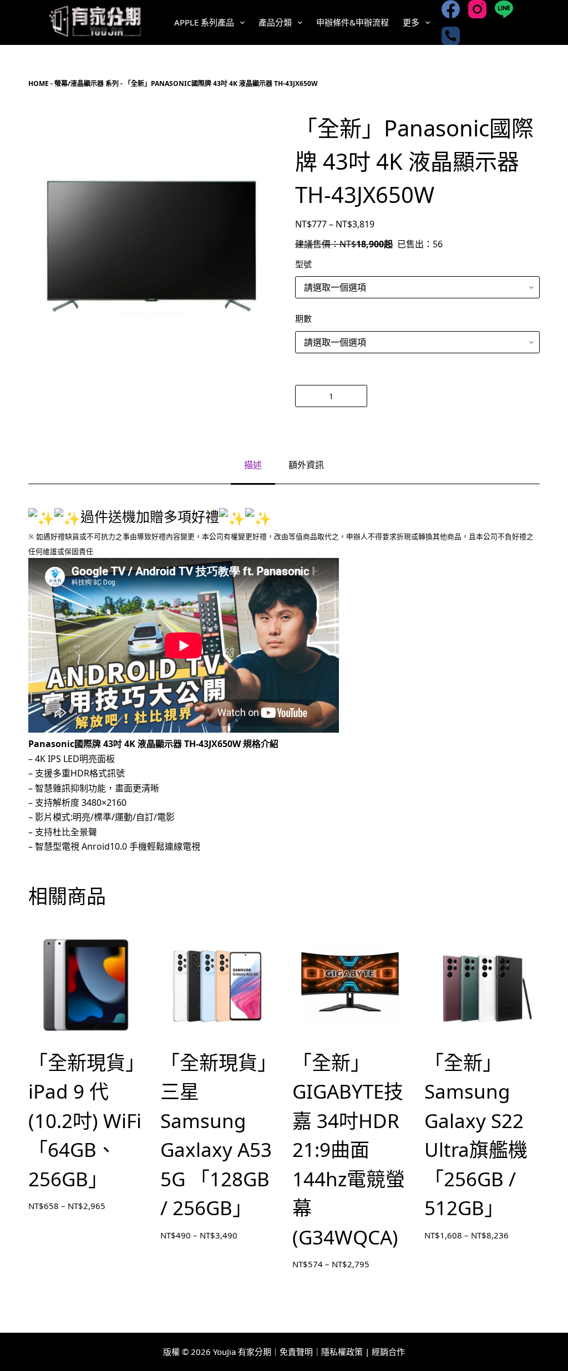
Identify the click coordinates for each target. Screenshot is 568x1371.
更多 (411, 22)
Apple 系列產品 (204, 22)
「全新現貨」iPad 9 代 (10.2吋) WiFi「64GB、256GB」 (84, 1120)
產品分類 (275, 22)
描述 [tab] (253, 465)
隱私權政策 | (345, 1351)
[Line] (504, 9)
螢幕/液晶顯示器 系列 (86, 83)
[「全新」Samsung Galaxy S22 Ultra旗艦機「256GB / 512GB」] (482, 985)
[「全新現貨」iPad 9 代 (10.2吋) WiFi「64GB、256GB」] (86, 985)
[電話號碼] (451, 36)
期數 (303, 318)
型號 (303, 264)
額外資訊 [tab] (306, 465)
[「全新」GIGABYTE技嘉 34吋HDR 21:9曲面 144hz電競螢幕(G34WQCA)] (350, 985)
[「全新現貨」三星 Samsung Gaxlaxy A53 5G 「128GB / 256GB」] (218, 985)
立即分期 (456, 396)
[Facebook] (451, 9)
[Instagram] (477, 9)
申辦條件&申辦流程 (352, 22)
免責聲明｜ (300, 1351)
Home (38, 83)
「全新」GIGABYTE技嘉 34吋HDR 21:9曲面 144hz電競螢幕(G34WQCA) (348, 1149)
